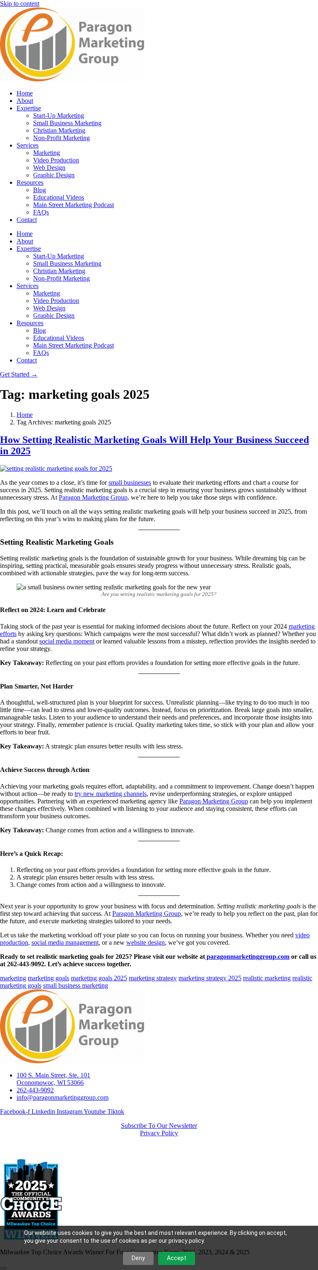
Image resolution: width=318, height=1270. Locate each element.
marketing (13, 978)
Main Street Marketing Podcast (73, 204)
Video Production (56, 160)
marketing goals (48, 978)
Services (28, 145)
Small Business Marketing (67, 122)
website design (145, 942)
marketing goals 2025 (99, 978)
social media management (65, 942)
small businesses (129, 482)
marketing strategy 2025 (209, 978)
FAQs (41, 212)
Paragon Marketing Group (93, 497)
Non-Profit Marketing (61, 137)
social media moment (66, 641)
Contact (27, 219)
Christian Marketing (59, 130)
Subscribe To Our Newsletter (159, 1125)
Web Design (49, 167)
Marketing (46, 152)
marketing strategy (153, 978)
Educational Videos (58, 197)
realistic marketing (267, 978)
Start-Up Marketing (58, 115)
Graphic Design (54, 175)
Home (25, 93)
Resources (30, 182)
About (25, 100)
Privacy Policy (159, 1133)
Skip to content (19, 3)
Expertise (29, 108)
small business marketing (75, 985)
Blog (39, 189)
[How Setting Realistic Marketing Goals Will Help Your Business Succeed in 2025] (56, 468)
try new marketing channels (111, 793)
